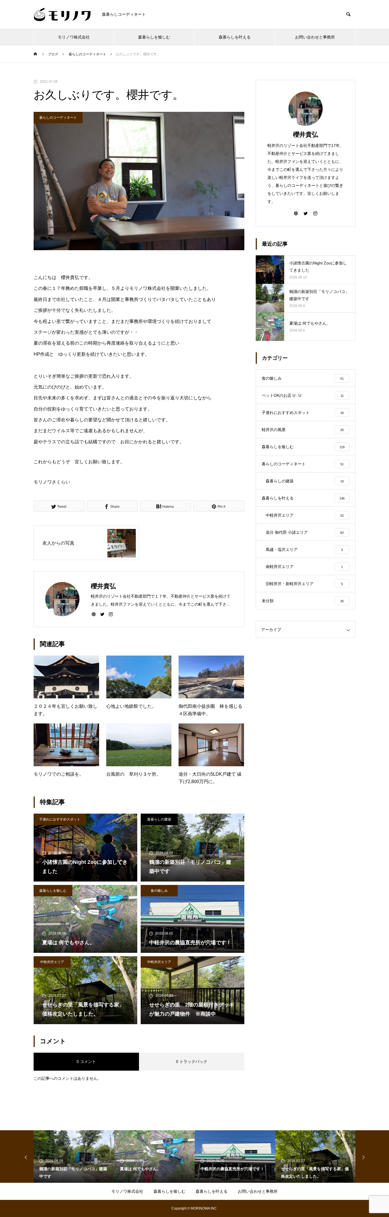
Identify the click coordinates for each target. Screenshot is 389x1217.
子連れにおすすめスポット (59, 819)
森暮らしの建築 (159, 819)
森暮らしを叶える (235, 37)
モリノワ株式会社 (74, 37)
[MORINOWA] (62, 14)
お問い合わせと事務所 (315, 37)
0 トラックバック (191, 1061)
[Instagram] (111, 614)
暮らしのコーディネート (58, 118)
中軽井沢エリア (52, 962)
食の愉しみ (159, 891)
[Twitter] (102, 614)
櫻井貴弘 (305, 134)
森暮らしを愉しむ (154, 37)
